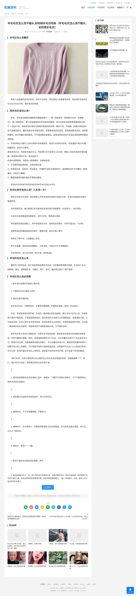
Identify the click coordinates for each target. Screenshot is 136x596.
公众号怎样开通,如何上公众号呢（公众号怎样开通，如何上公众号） (68, 518)
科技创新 (91, 7)
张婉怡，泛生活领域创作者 (16, 566)
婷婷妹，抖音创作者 (35, 544)
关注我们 (127, 3)
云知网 (49, 584)
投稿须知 (93, 3)
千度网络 (75, 584)
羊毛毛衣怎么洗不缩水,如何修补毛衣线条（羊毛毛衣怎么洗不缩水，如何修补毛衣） (57, 496)
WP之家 (82, 584)
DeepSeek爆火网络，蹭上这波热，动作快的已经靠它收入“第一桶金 (16, 546)
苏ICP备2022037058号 (79, 588)
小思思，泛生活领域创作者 (58, 544)
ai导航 (94, 584)
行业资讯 (111, 7)
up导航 (88, 584)
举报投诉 (102, 3)
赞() (65, 31)
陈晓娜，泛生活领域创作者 (37, 566)
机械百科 (10, 7)
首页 (83, 7)
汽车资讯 (101, 7)
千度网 (69, 584)
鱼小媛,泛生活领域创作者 (57, 566)
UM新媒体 (56, 584)
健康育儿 (120, 7)
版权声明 (110, 3)
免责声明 (119, 3)
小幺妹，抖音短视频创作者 (78, 544)
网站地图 (68, 588)
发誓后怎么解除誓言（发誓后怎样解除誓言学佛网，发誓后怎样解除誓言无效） (26, 518)
